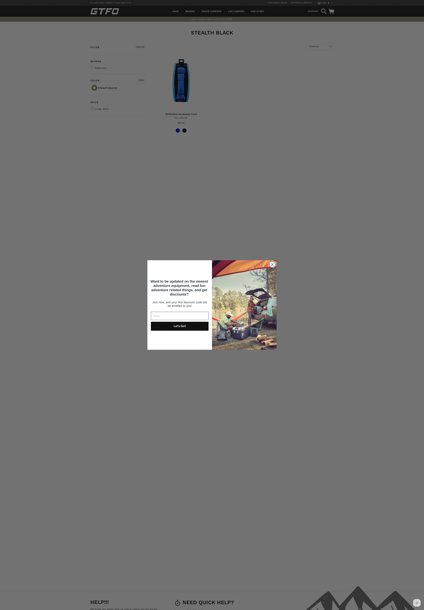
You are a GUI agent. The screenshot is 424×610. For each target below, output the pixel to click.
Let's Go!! (180, 326)
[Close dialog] (272, 264)
